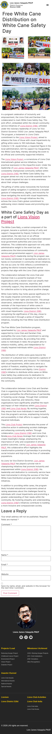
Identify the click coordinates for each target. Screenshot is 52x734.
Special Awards (6, 686)
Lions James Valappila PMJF (26, 632)
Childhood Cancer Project (9, 656)
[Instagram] (26, 637)
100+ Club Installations (34, 656)
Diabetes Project (6, 665)
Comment (6, 524)
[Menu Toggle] (47, 5)
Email (4, 564)
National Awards (6, 684)
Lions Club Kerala (18, 408)
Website (4, 574)
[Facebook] (21, 637)
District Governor (16, 6)
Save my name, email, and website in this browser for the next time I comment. (25, 587)
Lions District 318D (28, 126)
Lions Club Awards (7, 678)
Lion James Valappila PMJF (21, 3)
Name (4, 555)
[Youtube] (31, 637)
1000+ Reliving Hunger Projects (37, 653)
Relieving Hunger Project (9, 653)
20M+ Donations (32, 659)
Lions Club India (32, 706)
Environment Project (8, 659)
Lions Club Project (14, 424)
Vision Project (5, 662)
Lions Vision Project (28, 137)
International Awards (8, 681)
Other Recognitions (33, 662)
